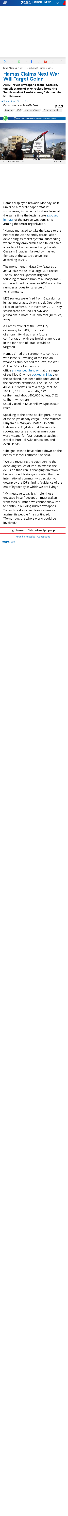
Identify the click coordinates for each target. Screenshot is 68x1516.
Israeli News (31, 68)
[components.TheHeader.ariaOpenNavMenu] (11, 2)
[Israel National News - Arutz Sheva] (35, 2)
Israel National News (13, 68)
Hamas (9, 110)
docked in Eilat (42, 374)
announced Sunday (25, 370)
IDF (19, 110)
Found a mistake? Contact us (33, 537)
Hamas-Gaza (32, 110)
